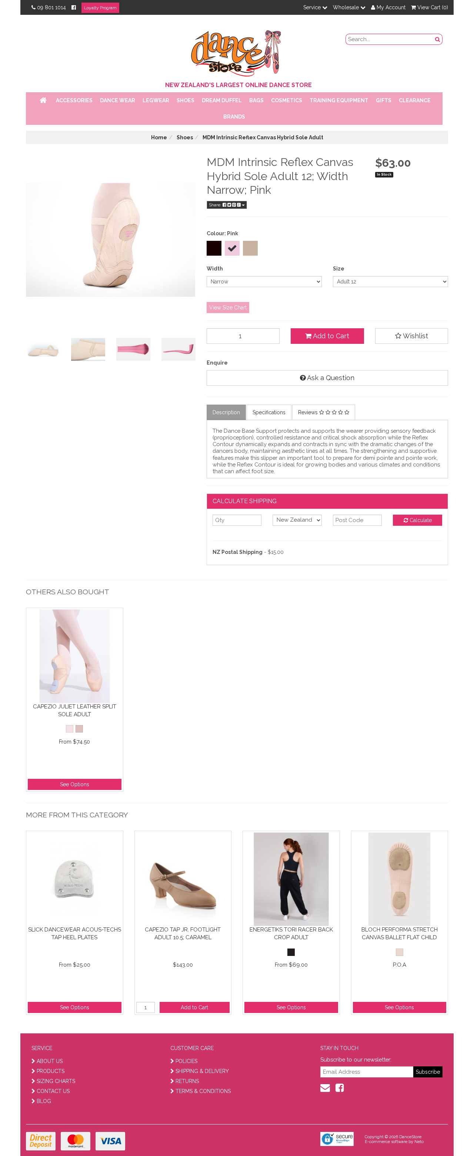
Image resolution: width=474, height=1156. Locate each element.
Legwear (156, 100)
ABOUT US (50, 1061)
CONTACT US (53, 1091)
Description (226, 412)
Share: (216, 204)
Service (312, 7)
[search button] (438, 39)
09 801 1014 (51, 7)
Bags (256, 100)
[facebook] (340, 1087)
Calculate (420, 520)
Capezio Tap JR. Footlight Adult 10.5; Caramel (183, 933)
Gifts (383, 100)
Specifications (269, 412)
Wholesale (346, 7)
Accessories (74, 100)
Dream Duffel (222, 100)
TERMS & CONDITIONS (203, 1091)
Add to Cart (330, 336)
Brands (234, 117)
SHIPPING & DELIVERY (202, 1071)
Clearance (415, 100)
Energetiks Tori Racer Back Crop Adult (291, 933)
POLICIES (186, 1061)
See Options (74, 784)
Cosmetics (286, 100)
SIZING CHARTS (56, 1081)
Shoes (185, 100)
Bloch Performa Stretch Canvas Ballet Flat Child (399, 933)
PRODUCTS (50, 1071)
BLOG (44, 1101)
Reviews (308, 412)
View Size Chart (228, 307)
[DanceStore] (237, 51)
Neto (419, 1141)
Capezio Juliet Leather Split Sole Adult (74, 710)
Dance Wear (117, 100)
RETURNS (187, 1081)
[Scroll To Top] (449, 1134)
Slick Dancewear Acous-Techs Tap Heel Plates (74, 933)
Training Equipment (339, 100)
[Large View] (43, 349)
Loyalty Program (100, 7)
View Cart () (432, 7)
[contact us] (325, 1087)
